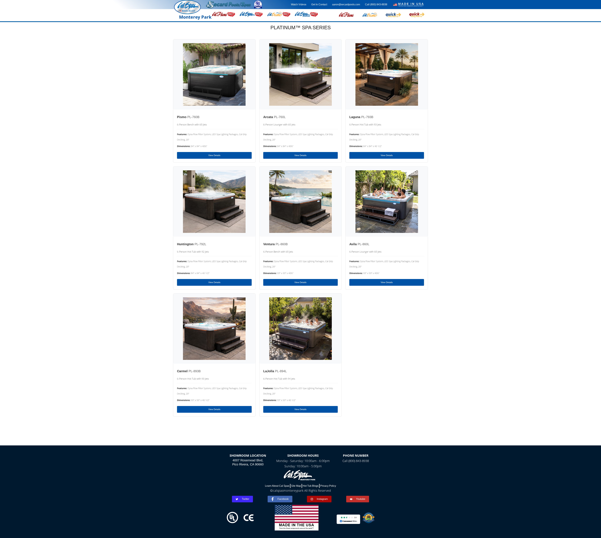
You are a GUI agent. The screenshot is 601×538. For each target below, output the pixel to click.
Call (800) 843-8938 (376, 4)
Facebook (283, 499)
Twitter (245, 499)
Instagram (322, 499)
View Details (214, 155)
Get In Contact (319, 4)
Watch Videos (298, 4)
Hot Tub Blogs (310, 486)
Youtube (360, 499)
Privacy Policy (328, 486)
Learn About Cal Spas (277, 486)
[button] (346, 14)
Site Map (296, 486)
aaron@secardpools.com (346, 4)
